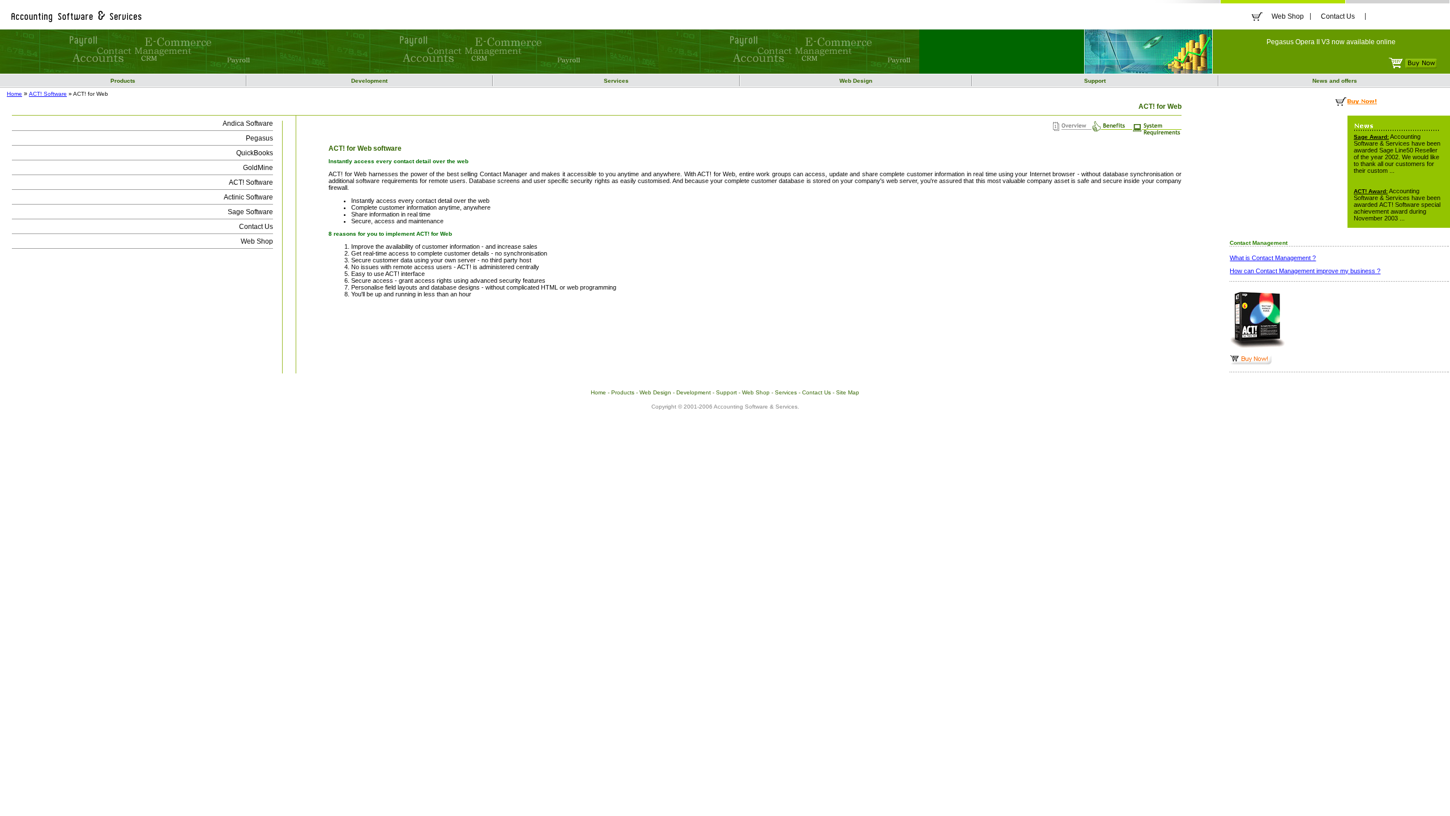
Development (369, 81)
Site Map (847, 392)
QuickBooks (254, 153)
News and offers (1334, 81)
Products (122, 81)
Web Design (855, 81)
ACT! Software (48, 94)
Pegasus (259, 138)
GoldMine (258, 168)
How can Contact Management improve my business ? (1305, 270)
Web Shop (1288, 16)
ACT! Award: (1371, 191)
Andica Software (248, 124)
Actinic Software (248, 197)
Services (616, 81)
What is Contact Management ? (1273, 257)
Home (14, 94)
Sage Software (250, 212)
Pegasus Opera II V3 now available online (1331, 42)
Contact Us (1338, 16)
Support (1095, 81)
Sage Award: (1371, 137)
